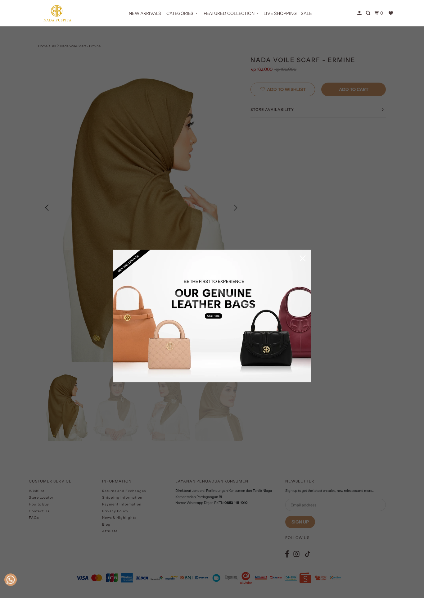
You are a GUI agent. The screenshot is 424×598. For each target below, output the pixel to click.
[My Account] (360, 13)
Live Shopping (280, 13)
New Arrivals (145, 13)
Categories (179, 13)
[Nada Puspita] (57, 13)
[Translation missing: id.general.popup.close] (302, 259)
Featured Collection (229, 13)
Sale (306, 13)
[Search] (368, 13)
